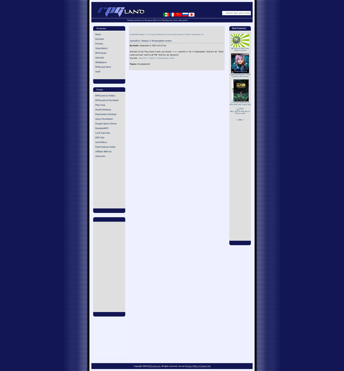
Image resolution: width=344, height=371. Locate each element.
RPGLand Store (103, 67)
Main (160, 34)
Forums (99, 43)
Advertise (100, 156)
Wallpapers (101, 62)
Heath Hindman (103, 109)
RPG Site (99, 137)
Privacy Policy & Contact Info (198, 366)
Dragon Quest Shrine (106, 123)
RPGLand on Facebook (107, 100)
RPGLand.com (153, 366)
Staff (97, 71)
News (98, 34)
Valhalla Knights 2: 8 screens (143, 34)
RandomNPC (102, 128)
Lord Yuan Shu (102, 133)
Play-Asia (100, 105)
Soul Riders (101, 142)
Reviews (99, 39)
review (174, 52)
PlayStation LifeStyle (105, 114)
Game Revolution (104, 119)
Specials (99, 57)
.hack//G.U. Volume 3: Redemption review (150, 41)
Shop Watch (101, 48)
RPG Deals (100, 53)
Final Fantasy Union (105, 147)
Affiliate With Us (103, 151)
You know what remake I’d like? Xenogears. (182, 34)
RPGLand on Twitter (105, 95)
